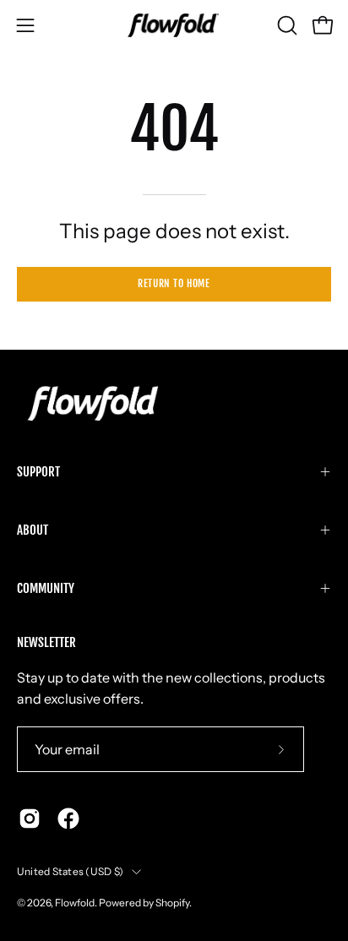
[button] (285, 25)
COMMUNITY (45, 588)
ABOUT (32, 530)
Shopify (172, 902)
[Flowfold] (174, 25)
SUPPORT (38, 472)
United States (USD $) (70, 871)
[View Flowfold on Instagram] (29, 818)
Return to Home (173, 283)
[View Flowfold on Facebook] (68, 818)
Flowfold (75, 902)
